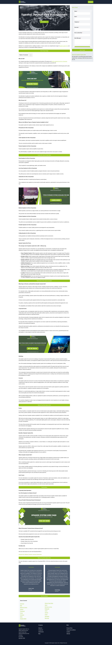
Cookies (68, 631)
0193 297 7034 (22, 638)
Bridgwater (47, 608)
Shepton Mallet (23, 618)
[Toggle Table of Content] (30, 55)
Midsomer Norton (23, 607)
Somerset (34, 554)
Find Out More (44, 487)
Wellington (47, 616)
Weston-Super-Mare (49, 603)
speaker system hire (64, 45)
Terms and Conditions (71, 629)
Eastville (30, 554)
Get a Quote (43, 21)
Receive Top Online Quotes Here (44, 405)
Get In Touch (82, 50)
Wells (21, 616)
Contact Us (40, 629)
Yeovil (46, 610)
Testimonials (41, 631)
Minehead (47, 618)
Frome (21, 613)
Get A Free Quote (44, 596)
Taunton (46, 612)
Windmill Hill (21, 554)
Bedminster (39, 554)
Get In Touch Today (44, 50)
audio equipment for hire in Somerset (59, 61)
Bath (21, 605)
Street (46, 605)
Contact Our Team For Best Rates (44, 155)
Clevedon (22, 614)
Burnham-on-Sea (48, 607)
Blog (39, 633)
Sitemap (68, 633)
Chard (46, 614)
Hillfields (26, 554)
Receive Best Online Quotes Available (44, 280)
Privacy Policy (69, 627)
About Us (40, 627)
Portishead (22, 611)
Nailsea (21, 609)
